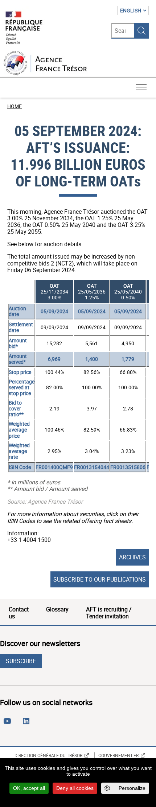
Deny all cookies (75, 788)
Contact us (19, 612)
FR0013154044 (91, 467)
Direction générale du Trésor (48, 755)
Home (14, 106)
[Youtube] (8, 724)
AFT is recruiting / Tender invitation (109, 612)
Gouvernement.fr (118, 755)
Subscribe (21, 661)
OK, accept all (29, 788)
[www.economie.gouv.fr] (24, 28)
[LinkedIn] (27, 724)
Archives (132, 557)
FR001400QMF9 (54, 467)
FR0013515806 (127, 467)
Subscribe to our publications (99, 579)
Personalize (132, 788)
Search (141, 30)
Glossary (57, 609)
